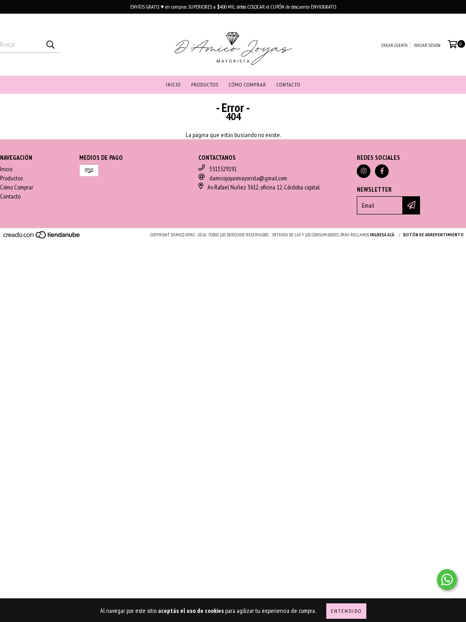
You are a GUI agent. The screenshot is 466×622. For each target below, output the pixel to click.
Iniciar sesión (427, 45)
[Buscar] (50, 44)
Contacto (288, 84)
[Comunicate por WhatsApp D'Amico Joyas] (447, 579)
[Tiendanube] (42, 237)
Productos (204, 84)
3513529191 (223, 169)
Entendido (346, 610)
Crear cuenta (394, 45)
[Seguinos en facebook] (382, 171)
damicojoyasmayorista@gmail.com (248, 178)
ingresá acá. (382, 235)
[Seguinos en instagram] (363, 171)
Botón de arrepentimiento (433, 235)
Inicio (173, 84)
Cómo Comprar (247, 84)
